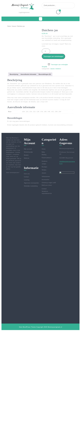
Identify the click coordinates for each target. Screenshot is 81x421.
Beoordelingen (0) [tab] (45, 74)
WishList (26, 158)
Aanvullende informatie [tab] (28, 74)
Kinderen (44, 161)
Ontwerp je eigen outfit (49, 182)
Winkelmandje (28, 152)
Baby (43, 152)
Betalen (26, 155)
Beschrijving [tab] (14, 74)
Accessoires (45, 179)
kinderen (58, 68)
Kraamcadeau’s (46, 157)
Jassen (14, 26)
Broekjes (44, 167)
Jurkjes (44, 164)
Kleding (44, 154)
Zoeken (70, 5)
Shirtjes (44, 170)
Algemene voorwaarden (31, 183)
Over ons (27, 173)
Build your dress (47, 185)
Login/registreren (24, 12)
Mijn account (28, 149)
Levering (26, 180)
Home (9, 26)
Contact (26, 177)
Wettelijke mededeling (31, 186)
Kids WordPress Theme (27, 327)
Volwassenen (46, 176)
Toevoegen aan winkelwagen (53, 56)
